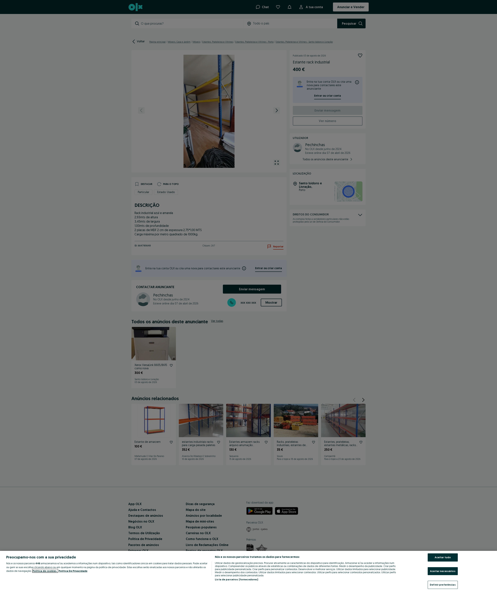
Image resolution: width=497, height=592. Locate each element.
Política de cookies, (45, 570)
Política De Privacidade (73, 570)
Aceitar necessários (442, 571)
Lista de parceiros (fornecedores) (236, 579)
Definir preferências (443, 584)
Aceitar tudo (443, 557)
